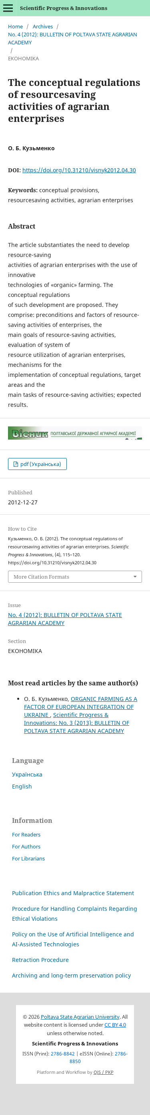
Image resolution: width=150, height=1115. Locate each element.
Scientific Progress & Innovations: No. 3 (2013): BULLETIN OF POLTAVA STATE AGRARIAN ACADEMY (76, 723)
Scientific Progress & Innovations (63, 8)
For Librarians (28, 858)
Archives (43, 26)
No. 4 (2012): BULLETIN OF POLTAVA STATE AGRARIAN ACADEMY (72, 38)
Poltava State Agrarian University (80, 1016)
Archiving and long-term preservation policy (71, 975)
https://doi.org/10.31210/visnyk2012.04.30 (79, 170)
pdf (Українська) (40, 464)
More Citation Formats (41, 576)
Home (15, 26)
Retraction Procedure (40, 960)
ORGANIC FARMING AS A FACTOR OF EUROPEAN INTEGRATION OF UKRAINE (80, 707)
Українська (27, 774)
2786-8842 (63, 1053)
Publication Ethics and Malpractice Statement (73, 893)
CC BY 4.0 (115, 1024)
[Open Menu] (8, 8)
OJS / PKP (104, 1072)
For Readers (26, 834)
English (22, 786)
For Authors (26, 846)
